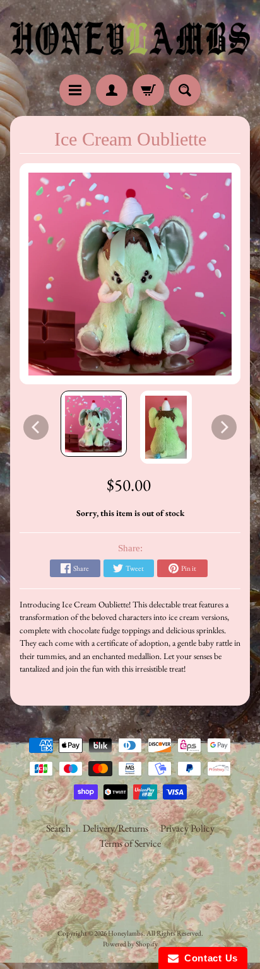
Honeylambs (125, 933)
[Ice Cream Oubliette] (94, 424)
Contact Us (208, 958)
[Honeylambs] (130, 39)
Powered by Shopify (130, 943)
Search (58, 828)
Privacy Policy (187, 828)
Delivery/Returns (115, 828)
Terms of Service (130, 843)
